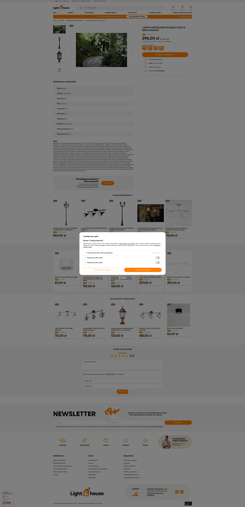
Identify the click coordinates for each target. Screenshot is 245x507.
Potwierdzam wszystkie (142, 270)
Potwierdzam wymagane (103, 270)
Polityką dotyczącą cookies (126, 243)
